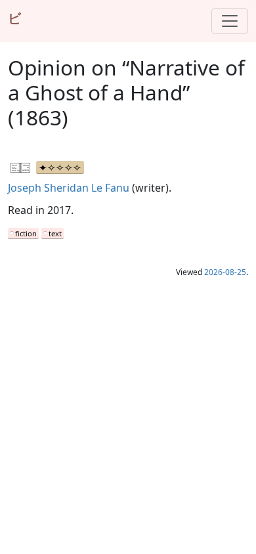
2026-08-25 (225, 272)
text (55, 233)
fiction (26, 233)
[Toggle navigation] (229, 21)
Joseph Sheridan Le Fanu (68, 188)
